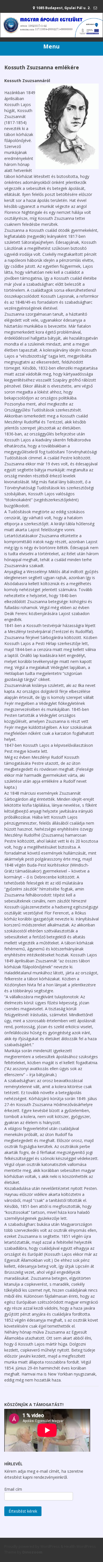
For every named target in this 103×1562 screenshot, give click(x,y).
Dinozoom (32, 1552)
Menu (51, 46)
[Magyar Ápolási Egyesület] (51, 35)
